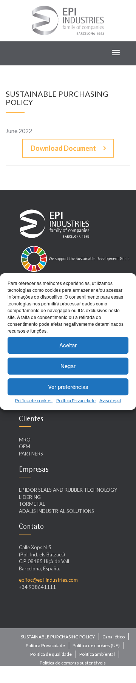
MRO (25, 440)
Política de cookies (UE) (96, 645)
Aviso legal (110, 400)
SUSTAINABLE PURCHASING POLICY (58, 637)
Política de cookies (34, 400)
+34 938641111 (37, 587)
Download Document (63, 148)
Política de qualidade (51, 654)
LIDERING (30, 497)
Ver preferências (68, 386)
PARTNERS (31, 454)
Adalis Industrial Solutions (56, 511)
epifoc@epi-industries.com (48, 580)
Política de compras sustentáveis (73, 663)
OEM (24, 446)
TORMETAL (32, 504)
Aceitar (68, 345)
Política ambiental (97, 654)
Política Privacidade (76, 400)
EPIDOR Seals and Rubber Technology (68, 490)
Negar (68, 366)
